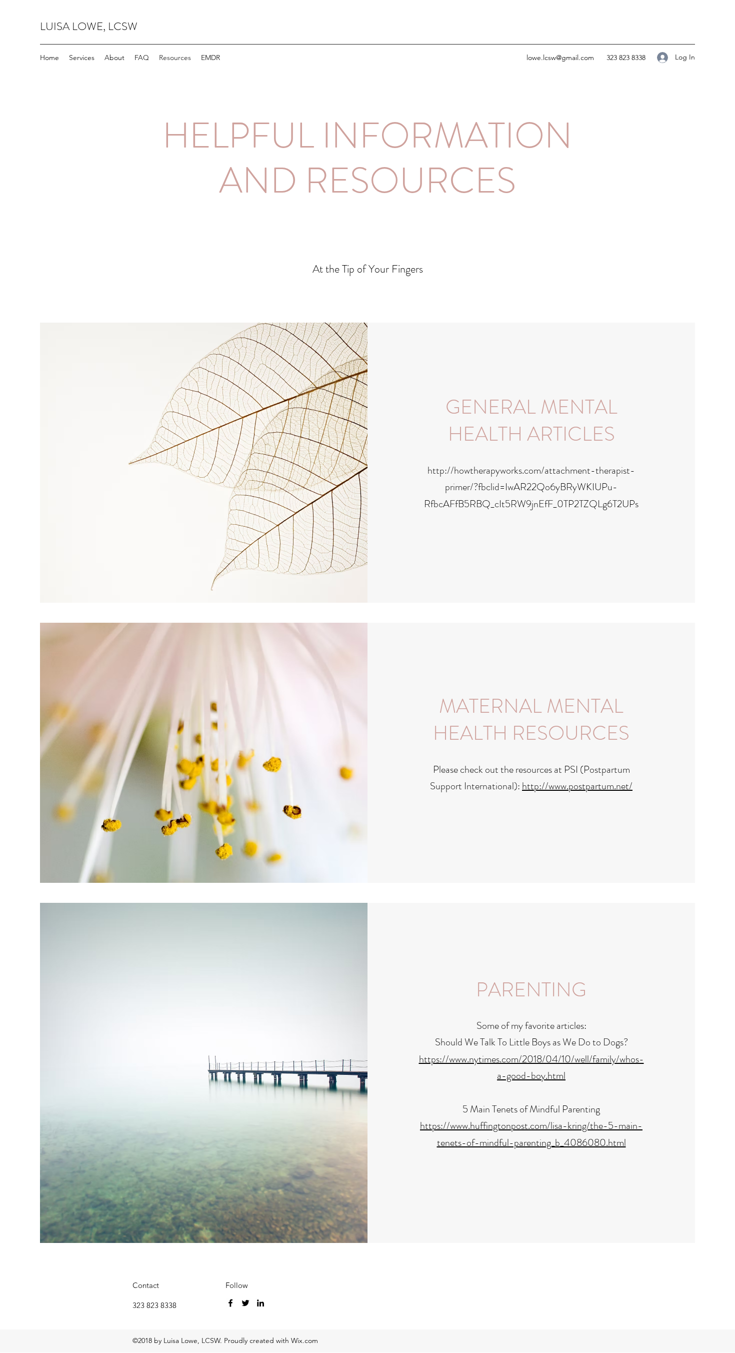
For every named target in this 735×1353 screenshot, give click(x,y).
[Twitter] (245, 1303)
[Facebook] (231, 1303)
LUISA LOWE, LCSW (89, 26)
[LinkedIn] (261, 1303)
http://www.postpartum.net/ (577, 786)
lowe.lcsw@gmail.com (560, 57)
